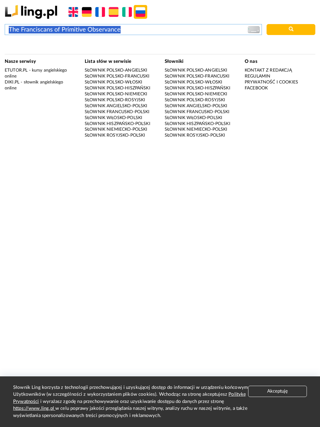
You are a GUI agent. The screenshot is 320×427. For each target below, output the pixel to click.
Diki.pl (12, 82)
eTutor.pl (16, 70)
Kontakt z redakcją (268, 70)
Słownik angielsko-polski (116, 106)
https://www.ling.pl (34, 408)
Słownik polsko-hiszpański (117, 88)
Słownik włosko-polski (113, 118)
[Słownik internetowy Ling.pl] (31, 11)
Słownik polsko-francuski (117, 76)
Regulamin (257, 76)
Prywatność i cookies (271, 82)
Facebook (256, 88)
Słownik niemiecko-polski (116, 129)
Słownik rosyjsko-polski (115, 135)
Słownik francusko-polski (117, 112)
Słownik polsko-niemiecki (116, 94)
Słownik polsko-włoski (113, 82)
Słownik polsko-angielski (116, 70)
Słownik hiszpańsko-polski (117, 124)
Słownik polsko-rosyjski (115, 100)
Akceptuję (277, 391)
